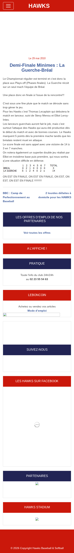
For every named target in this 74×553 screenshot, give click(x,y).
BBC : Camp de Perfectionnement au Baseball (16, 197)
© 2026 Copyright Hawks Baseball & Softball (37, 548)
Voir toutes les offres (37, 232)
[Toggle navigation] (8, 6)
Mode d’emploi (37, 310)
